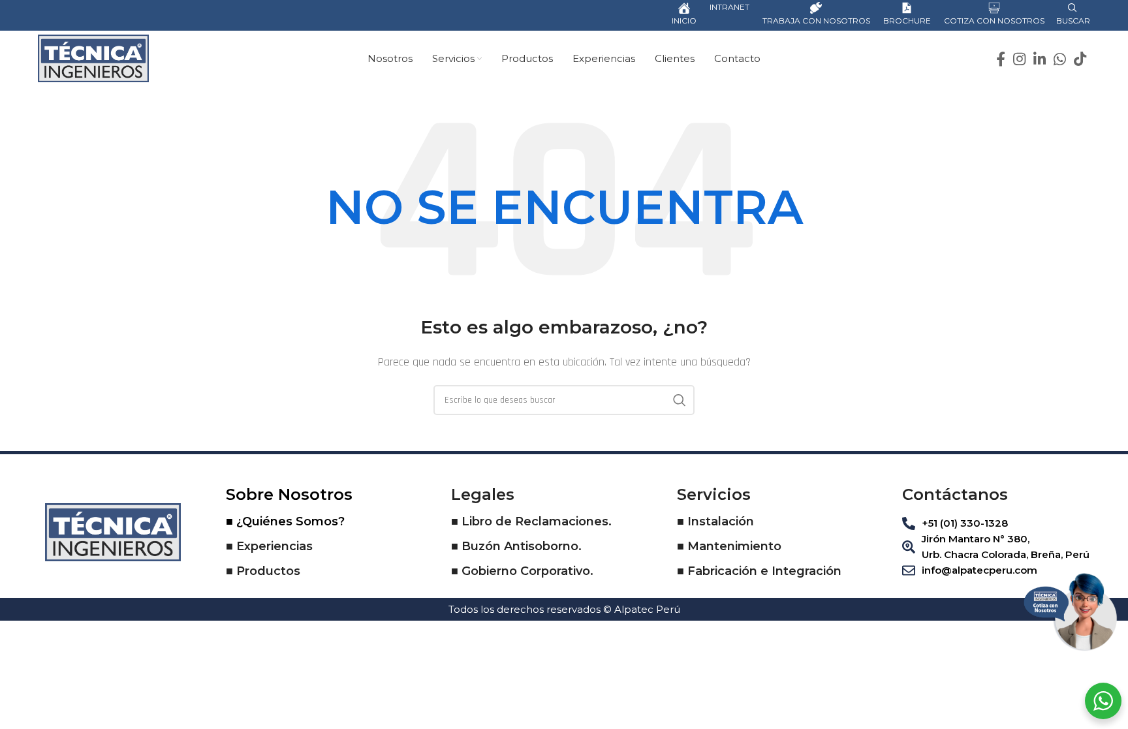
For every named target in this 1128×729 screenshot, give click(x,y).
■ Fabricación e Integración (759, 571)
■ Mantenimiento (729, 546)
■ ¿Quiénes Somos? (285, 521)
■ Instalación (715, 521)
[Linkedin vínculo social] (1039, 59)
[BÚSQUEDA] (680, 400)
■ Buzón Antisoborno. (516, 546)
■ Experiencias (269, 546)
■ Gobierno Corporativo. (522, 571)
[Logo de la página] (93, 58)
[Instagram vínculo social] (1019, 59)
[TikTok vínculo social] (1080, 59)
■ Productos (263, 571)
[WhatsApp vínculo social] (1060, 59)
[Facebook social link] (1000, 59)
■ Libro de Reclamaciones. (531, 521)
